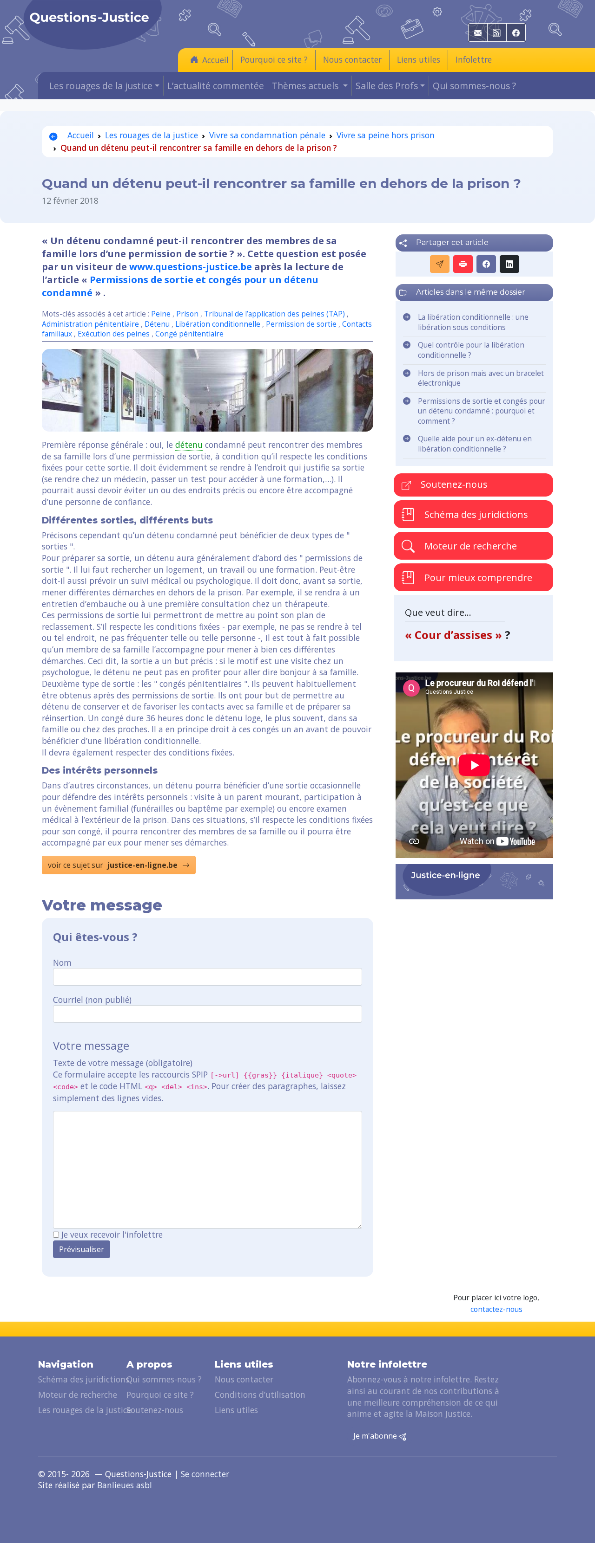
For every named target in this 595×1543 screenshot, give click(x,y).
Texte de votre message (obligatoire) (122, 1062)
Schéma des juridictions (475, 514)
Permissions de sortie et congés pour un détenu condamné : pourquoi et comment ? (481, 411)
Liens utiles (418, 59)
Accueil (215, 59)
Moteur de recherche (469, 546)
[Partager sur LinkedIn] (509, 264)
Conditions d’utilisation (260, 1394)
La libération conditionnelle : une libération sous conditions (473, 322)
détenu (189, 444)
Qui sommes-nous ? (474, 85)
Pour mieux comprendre (477, 577)
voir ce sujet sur (113, 865)
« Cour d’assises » (455, 634)
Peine (161, 314)
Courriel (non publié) (92, 999)
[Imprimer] (463, 264)
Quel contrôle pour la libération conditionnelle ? (471, 350)
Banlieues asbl (124, 1485)
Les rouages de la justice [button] (100, 85)
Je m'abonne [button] (376, 1436)
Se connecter (205, 1473)
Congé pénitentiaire (189, 334)
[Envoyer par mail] (440, 264)
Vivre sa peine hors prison (386, 135)
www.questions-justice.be (190, 266)
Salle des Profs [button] (387, 85)
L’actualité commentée (215, 85)
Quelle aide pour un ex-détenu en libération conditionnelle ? (475, 444)
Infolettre (474, 59)
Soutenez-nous (453, 484)
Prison (187, 314)
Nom (62, 962)
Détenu (157, 324)
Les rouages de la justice (151, 135)
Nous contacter (352, 59)
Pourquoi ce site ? (274, 59)
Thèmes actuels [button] (306, 85)
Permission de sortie (301, 324)
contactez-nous (496, 1309)
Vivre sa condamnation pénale (267, 135)
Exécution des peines (114, 334)
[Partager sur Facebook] (486, 264)
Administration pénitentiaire (90, 324)
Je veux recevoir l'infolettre (112, 1234)
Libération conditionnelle (217, 324)
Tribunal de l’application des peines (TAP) (274, 314)
